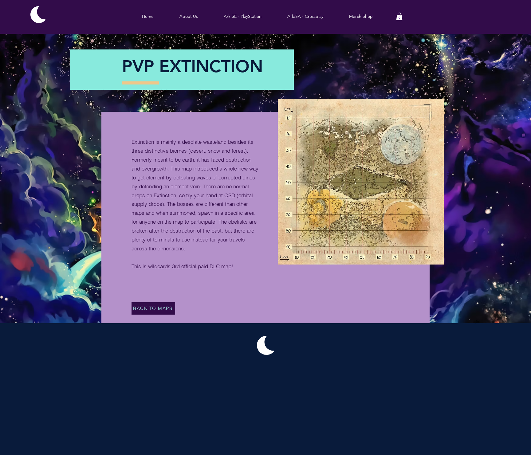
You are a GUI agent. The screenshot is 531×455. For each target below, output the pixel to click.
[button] (242, 16)
